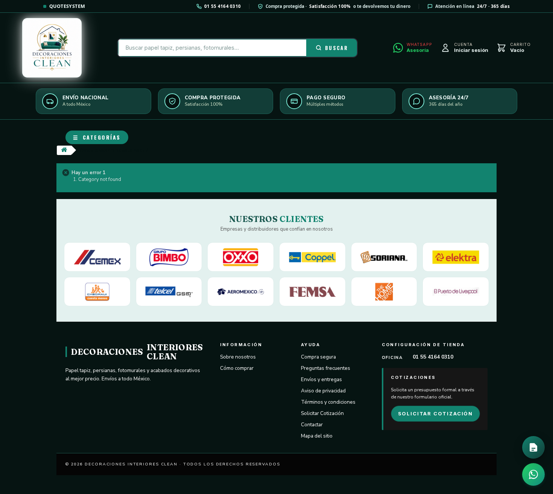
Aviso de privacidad (323, 390)
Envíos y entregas (321, 379)
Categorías (97, 137)
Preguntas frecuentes (325, 368)
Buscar (336, 48)
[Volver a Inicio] (64, 150)
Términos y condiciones (328, 402)
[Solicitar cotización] (533, 447)
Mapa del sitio (317, 435)
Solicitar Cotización (322, 413)
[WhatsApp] (533, 474)
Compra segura (318, 356)
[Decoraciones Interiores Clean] (52, 48)
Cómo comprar (237, 368)
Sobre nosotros (238, 356)
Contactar (312, 424)
